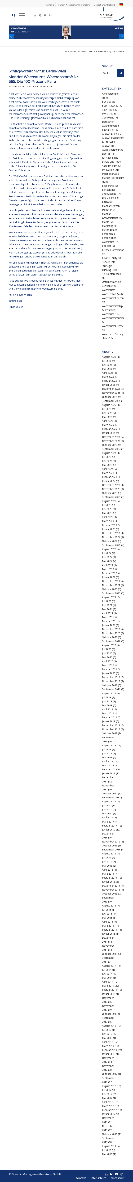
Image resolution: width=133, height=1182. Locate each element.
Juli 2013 (106, 1029)
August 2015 (109, 905)
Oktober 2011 (109, 1134)
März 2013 (108, 1046)
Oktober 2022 (109, 541)
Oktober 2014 (109, 953)
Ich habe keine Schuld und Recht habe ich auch (111, 161)
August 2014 (109, 965)
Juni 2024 (107, 461)
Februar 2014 (109, 989)
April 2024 (107, 469)
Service (106, 262)
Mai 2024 (107, 465)
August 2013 (109, 1025)
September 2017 (111, 797)
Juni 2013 (107, 1033)
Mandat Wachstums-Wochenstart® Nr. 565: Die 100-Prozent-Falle (44, 79)
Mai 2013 (107, 1038)
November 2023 (111, 489)
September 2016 (111, 849)
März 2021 (108, 617)
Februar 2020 (109, 669)
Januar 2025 (108, 432)
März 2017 (108, 821)
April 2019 (107, 709)
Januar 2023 (108, 529)
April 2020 (107, 661)
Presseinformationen (114, 250)
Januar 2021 (108, 625)
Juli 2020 (106, 649)
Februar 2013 (109, 1050)
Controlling (108, 117)
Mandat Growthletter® (104, 4)
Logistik (106, 201)
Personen (107, 233)
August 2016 (109, 853)
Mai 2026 (107, 368)
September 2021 (111, 593)
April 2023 (107, 517)
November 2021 (111, 585)
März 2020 (108, 665)
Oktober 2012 (109, 1073)
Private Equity (109, 258)
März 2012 (108, 1106)
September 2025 (111, 401)
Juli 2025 (106, 408)
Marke (105, 221)
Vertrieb (106, 285)
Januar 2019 (108, 721)
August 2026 (109, 356)
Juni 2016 (107, 861)
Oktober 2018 (109, 733)
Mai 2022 (107, 561)
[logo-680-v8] (107, 15)
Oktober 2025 (109, 397)
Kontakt (50, 4)
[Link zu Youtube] (45, 15)
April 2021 (107, 613)
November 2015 (111, 889)
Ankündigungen (110, 93)
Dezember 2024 (111, 437)
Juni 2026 (107, 364)
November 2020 (111, 633)
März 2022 (108, 569)
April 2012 (107, 1102)
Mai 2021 (107, 609)
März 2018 (108, 765)
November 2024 (111, 441)
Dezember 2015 (111, 885)
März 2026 (108, 376)
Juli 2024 (106, 457)
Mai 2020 (107, 657)
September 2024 (111, 449)
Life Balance (109, 197)
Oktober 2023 (109, 493)
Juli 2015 (106, 909)
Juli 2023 (106, 505)
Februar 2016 (109, 877)
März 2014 (108, 985)
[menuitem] (50, 4)
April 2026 (107, 372)
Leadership (108, 185)
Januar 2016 (108, 881)
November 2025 (111, 392)
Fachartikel (108, 129)
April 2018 (107, 761)
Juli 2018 (106, 749)
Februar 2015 (109, 929)
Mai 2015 (107, 917)
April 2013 (107, 1042)
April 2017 (107, 817)
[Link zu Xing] (40, 15)
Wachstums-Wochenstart (40, 86)
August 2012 (109, 1086)
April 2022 (107, 565)
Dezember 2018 (111, 725)
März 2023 (108, 521)
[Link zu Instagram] (50, 15)
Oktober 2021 (109, 589)
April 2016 (107, 869)
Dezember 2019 (111, 677)
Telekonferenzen (111, 274)
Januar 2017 (108, 829)
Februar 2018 (109, 769)
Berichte (106, 101)
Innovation (108, 169)
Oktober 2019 (109, 685)
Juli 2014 (106, 969)
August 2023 (109, 501)
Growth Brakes (110, 133)
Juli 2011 (106, 1150)
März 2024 (108, 473)
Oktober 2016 (109, 845)
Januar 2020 (108, 673)
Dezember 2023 (111, 485)
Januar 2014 (108, 993)
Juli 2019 (106, 697)
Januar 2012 (108, 1114)
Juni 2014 (107, 973)
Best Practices (110, 105)
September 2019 (111, 689)
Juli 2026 (106, 360)
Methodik (107, 229)
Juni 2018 (107, 753)
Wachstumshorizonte (114, 298)
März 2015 (108, 925)
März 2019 (108, 713)
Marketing (107, 225)
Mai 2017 (107, 813)
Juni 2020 (107, 653)
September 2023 (111, 497)
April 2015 (107, 921)
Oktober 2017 (109, 793)
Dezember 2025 (111, 388)
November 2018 (111, 729)
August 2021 (109, 597)
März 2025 (108, 424)
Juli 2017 (106, 805)
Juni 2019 (107, 701)
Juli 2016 (106, 857)
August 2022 (109, 549)
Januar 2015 (108, 933)
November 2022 (111, 537)
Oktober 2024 (109, 445)
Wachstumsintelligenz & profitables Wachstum (114, 310)
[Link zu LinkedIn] (34, 15)
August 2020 (109, 645)
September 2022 (111, 545)
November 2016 (111, 841)
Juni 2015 (107, 913)
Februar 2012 (109, 1110)
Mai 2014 (107, 977)
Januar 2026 (108, 384)
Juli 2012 (106, 1090)
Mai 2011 (107, 1154)
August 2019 (109, 693)
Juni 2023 (107, 509)
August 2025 (109, 404)
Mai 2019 (107, 705)
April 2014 (107, 981)
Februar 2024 (109, 476)
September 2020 (111, 641)
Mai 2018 (107, 757)
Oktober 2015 (109, 893)
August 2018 (109, 745)
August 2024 (109, 453)
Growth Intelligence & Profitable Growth (113, 141)
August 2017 (109, 801)
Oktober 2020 (109, 637)
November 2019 (111, 681)
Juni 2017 (107, 809)
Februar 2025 (109, 428)
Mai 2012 (107, 1098)
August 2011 (109, 1146)
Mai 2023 (107, 513)
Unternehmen (109, 281)
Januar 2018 (108, 773)
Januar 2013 (108, 1054)
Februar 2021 (109, 621)
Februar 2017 (109, 825)
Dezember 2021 (111, 581)
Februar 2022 (109, 573)
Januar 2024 (108, 481)
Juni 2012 (107, 1094)
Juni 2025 (107, 412)
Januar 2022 (108, 577)
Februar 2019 (109, 717)
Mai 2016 (107, 865)
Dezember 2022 (111, 533)
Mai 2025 (107, 416)
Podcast (106, 245)
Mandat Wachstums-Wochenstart (74, 4)
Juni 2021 (107, 605)
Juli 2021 (106, 601)
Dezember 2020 (111, 629)
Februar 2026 (109, 380)
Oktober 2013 (109, 1013)
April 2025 (107, 420)
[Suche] (12, 15)
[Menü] (20, 15)
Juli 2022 (106, 553)
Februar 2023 (109, 525)
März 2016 (108, 873)
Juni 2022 (107, 557)
